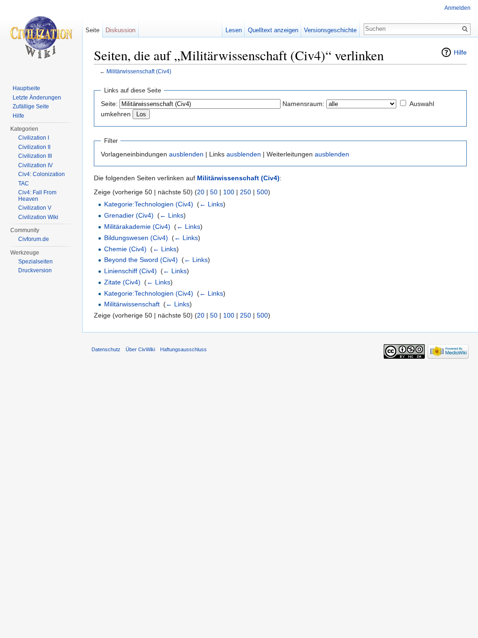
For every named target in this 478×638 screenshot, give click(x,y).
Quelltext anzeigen (273, 30)
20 (200, 192)
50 (214, 192)
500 (262, 192)
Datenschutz (105, 349)
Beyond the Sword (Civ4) (141, 259)
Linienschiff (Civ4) (130, 271)
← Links (211, 204)
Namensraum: (303, 103)
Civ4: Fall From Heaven (37, 195)
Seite (92, 30)
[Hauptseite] (41, 37)
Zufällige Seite (31, 106)
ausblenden (186, 154)
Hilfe (460, 52)
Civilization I (33, 138)
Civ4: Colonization (41, 174)
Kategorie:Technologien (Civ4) (148, 204)
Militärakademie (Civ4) (137, 226)
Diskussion (120, 30)
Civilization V (34, 208)
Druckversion (35, 270)
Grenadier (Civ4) (129, 215)
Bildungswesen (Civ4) (136, 237)
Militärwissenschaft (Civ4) (138, 71)
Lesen (233, 30)
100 (228, 192)
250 (245, 192)
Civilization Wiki (38, 217)
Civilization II (34, 147)
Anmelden (457, 8)
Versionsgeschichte (330, 30)
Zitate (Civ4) (122, 282)
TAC (23, 183)
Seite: (109, 103)
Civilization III (35, 156)
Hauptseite (26, 88)
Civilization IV (35, 165)
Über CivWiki (140, 349)
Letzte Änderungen (37, 97)
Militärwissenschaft (132, 304)
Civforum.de (33, 239)
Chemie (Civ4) (125, 249)
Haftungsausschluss (183, 349)
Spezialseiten (35, 261)
